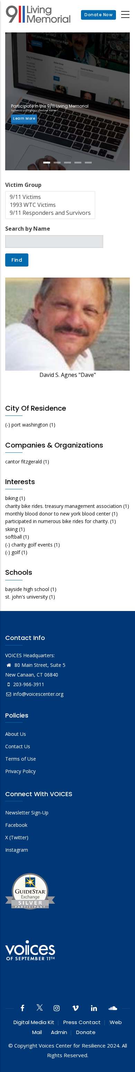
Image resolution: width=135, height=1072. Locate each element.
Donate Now (98, 15)
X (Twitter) (16, 837)
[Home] (38, 15)
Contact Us (17, 746)
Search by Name (27, 228)
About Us (15, 734)
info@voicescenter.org (38, 694)
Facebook (16, 825)
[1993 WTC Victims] (50, 205)
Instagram (16, 849)
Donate (86, 1032)
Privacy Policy (20, 771)
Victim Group (23, 185)
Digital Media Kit (34, 1022)
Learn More (24, 118)
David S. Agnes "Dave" (67, 375)
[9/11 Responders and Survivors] (50, 213)
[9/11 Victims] (50, 197)
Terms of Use (20, 758)
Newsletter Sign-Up (26, 812)
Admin (59, 1032)
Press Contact (82, 1022)
